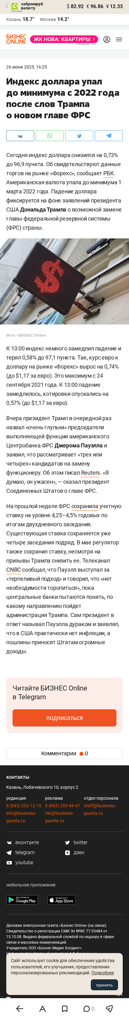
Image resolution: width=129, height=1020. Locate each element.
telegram (24, 852)
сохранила (84, 506)
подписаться (64, 717)
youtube (23, 862)
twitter (79, 842)
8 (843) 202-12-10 (23, 805)
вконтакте (26, 842)
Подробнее (102, 972)
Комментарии (64, 753)
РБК (108, 173)
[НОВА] (62, 39)
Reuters (90, 472)
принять (104, 984)
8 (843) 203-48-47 (62, 805)
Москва (48, 19)
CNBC (13, 569)
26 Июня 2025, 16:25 (26, 66)
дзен (78, 852)
